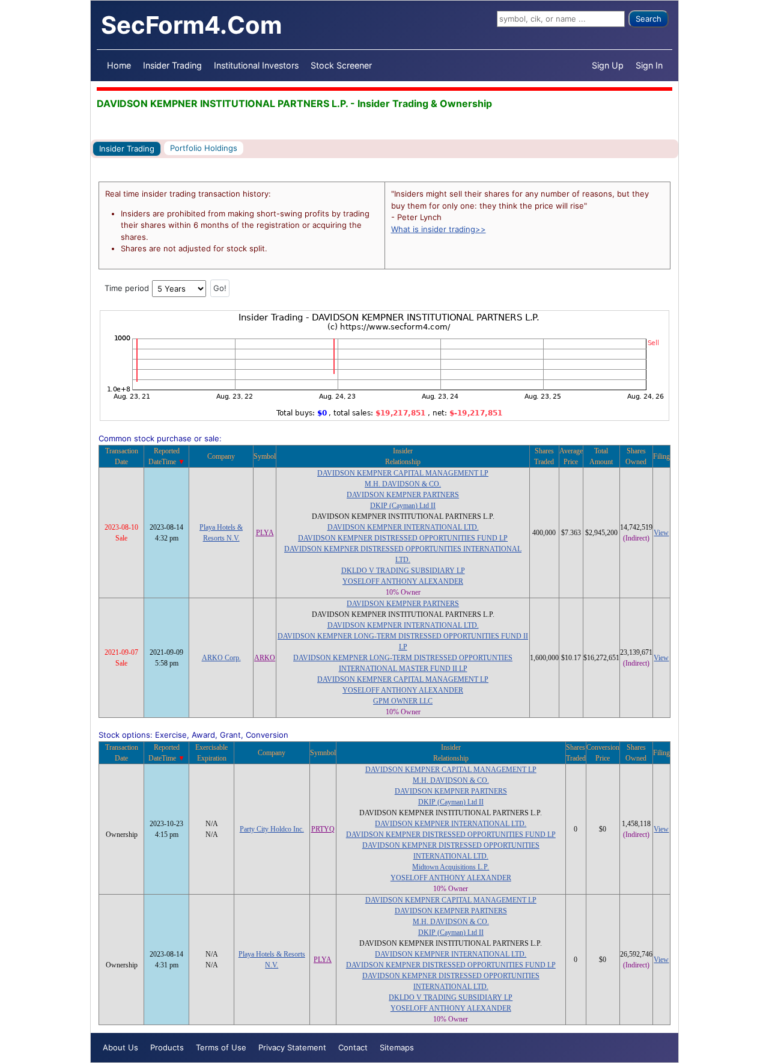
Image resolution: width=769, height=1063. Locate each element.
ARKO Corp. (221, 658)
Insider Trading (172, 65)
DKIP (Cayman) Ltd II (403, 505)
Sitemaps (397, 1047)
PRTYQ (323, 829)
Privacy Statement (292, 1047)
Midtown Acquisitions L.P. (450, 867)
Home (119, 65)
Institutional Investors (256, 65)
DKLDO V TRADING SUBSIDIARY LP (403, 570)
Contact (353, 1047)
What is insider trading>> (438, 229)
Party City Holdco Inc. (272, 829)
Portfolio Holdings (203, 148)
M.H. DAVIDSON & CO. (403, 484)
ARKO (264, 658)
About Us (120, 1047)
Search (648, 18)
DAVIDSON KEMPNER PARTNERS (403, 495)
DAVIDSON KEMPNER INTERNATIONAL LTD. (403, 527)
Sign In (649, 65)
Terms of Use (221, 1047)
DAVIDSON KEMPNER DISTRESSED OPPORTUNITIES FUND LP (403, 538)
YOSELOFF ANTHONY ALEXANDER (402, 581)
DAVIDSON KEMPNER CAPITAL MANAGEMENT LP (402, 473)
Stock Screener (341, 65)
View (661, 532)
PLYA (265, 532)
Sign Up (608, 65)
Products (167, 1047)
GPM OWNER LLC (403, 701)
